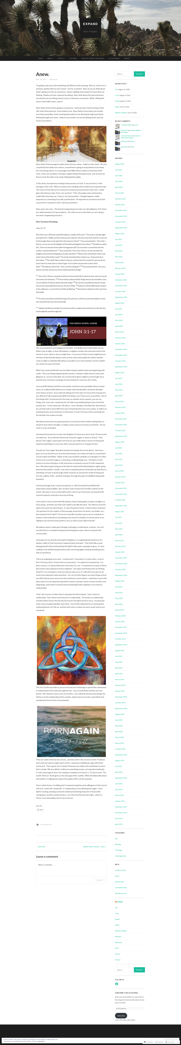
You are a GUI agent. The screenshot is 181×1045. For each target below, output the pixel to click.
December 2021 (121, 488)
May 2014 (118, 789)
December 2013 (121, 807)
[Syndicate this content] (115, 902)
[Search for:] (130, 74)
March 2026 (119, 193)
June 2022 (118, 454)
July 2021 (118, 517)
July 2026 (118, 170)
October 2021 (120, 500)
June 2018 (118, 720)
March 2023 (119, 401)
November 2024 (121, 286)
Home (40, 58)
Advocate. (40, 847)
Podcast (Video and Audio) (92, 58)
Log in (117, 876)
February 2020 (120, 616)
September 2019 (121, 645)
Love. (136, 125)
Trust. (117, 95)
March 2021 (119, 540)
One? (117, 948)
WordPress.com (121, 893)
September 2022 (121, 436)
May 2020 (118, 598)
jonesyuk (53, 79)
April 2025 (119, 257)
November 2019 (121, 633)
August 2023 (119, 372)
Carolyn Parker (126, 125)
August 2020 (119, 581)
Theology (118, 850)
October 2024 (120, 291)
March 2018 (119, 737)
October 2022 (120, 430)
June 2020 (118, 593)
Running (118, 844)
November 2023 (121, 355)
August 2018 (119, 714)
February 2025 (120, 268)
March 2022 (119, 471)
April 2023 (119, 396)
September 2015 (121, 755)
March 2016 (119, 743)
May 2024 (118, 320)
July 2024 (118, 309)
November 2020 (121, 564)
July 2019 (118, 656)
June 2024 (118, 315)
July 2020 (118, 587)
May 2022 (118, 459)
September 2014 (121, 778)
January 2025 (120, 274)
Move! (117, 954)
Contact (61, 58)
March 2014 (119, 795)
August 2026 (119, 164)
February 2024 (120, 338)
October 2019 (120, 639)
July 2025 (118, 239)
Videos (127, 58)
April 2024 (119, 326)
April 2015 (119, 772)
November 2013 (121, 813)
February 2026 (120, 199)
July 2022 (118, 448)
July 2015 (118, 766)
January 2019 (120, 691)
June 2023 (118, 384)
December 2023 (121, 349)
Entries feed (119, 882)
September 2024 (121, 297)
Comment (99, 880)
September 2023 (121, 367)
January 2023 (120, 413)
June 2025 (118, 245)
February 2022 (120, 477)
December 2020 (121, 558)
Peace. (132, 141)
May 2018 (118, 726)
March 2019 (119, 679)
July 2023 (118, 378)
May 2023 (118, 390)
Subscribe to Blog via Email (126, 993)
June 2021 (118, 523)
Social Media (114, 58)
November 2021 (121, 494)
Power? (117, 960)
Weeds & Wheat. (121, 113)
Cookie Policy (41, 1041)
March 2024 (119, 332)
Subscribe (121, 1016)
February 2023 (120, 407)
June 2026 (118, 176)
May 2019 (118, 668)
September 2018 (121, 708)
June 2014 (118, 784)
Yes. (116, 89)
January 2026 (120, 205)
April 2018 (119, 732)
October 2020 (120, 569)
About (50, 58)
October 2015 (120, 749)
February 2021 (120, 546)
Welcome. (118, 942)
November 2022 (121, 425)
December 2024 (121, 280)
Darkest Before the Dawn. (130, 137)
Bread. (117, 101)
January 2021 (120, 552)
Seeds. (117, 107)
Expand (90, 24)
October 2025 (120, 222)
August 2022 (119, 442)
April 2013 (119, 824)
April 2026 (119, 187)
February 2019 (120, 685)
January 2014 (120, 801)
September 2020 (121, 575)
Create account (120, 870)
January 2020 (120, 621)
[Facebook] (116, 984)
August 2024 (119, 303)
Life (116, 838)
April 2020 (119, 604)
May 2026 (118, 181)
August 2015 (119, 760)
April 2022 (119, 465)
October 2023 (120, 361)
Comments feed (120, 887)
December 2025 (121, 210)
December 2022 (121, 419)
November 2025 (121, 216)
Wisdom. (118, 936)
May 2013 (118, 818)
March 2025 (119, 262)
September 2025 (121, 228)
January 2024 (120, 343)
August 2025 (119, 233)
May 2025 (118, 251)
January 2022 (120, 482)
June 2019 (118, 662)
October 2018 (120, 703)
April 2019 (119, 674)
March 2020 (119, 610)
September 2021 (121, 506)
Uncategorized (45, 824)
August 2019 (119, 650)
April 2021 (119, 535)
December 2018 (121, 697)
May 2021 (118, 529)
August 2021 (119, 511)
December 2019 (121, 627)
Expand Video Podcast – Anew (95, 847)
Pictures (73, 58)
